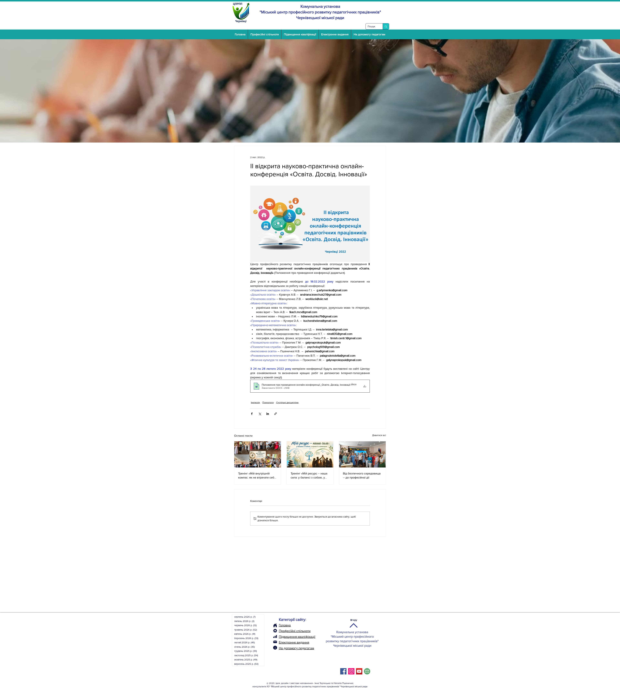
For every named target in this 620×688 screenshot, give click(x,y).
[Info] (275, 648)
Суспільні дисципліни (287, 402)
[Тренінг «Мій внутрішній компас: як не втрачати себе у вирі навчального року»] (257, 454)
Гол (281, 625)
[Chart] (275, 636)
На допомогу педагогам (296, 648)
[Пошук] (386, 26)
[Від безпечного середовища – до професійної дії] (362, 454)
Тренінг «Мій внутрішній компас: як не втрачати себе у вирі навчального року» (257, 475)
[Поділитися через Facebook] (251, 413)
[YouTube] (359, 671)
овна (287, 625)
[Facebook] (343, 671)
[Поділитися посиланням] (275, 413)
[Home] (275, 625)
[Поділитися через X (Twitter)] (259, 413)
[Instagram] (351, 671)
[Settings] (275, 631)
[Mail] (275, 642)
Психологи (268, 402)
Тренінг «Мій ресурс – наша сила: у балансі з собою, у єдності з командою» (309, 475)
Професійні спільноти (294, 631)
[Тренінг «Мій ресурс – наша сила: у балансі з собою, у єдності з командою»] (310, 454)
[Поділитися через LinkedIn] (267, 413)
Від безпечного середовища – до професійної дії (362, 475)
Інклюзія (255, 402)
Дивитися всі (379, 435)
